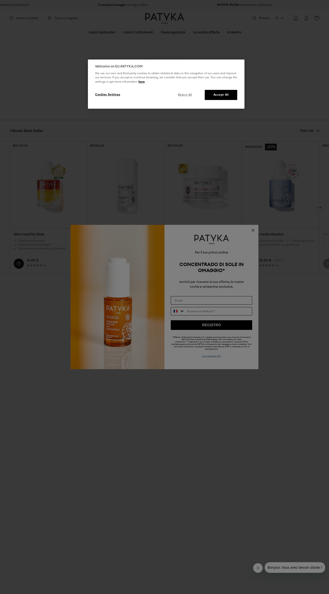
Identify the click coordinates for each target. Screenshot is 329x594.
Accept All (221, 94)
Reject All (185, 94)
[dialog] (166, 84)
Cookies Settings (107, 94)
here (141, 81)
